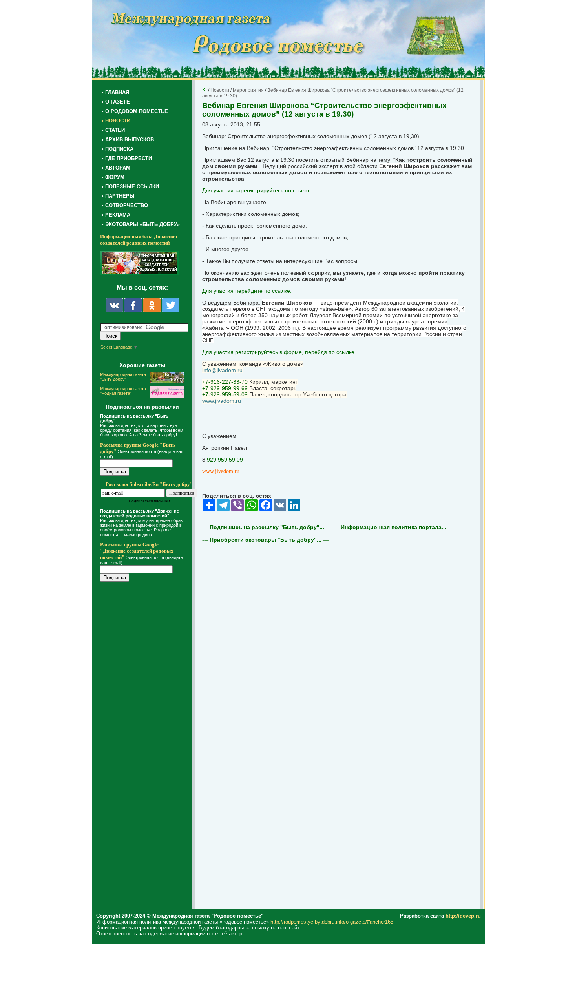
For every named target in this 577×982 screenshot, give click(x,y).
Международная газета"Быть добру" (123, 376)
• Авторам (116, 168)
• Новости (116, 121)
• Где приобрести (127, 158)
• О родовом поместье (135, 111)
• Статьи (113, 130)
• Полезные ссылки (130, 187)
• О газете (116, 102)
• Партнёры (118, 196)
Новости (219, 90)
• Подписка (117, 149)
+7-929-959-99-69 (225, 388)
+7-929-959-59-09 (225, 394)
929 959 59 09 (225, 459)
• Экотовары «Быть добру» (141, 224)
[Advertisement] (147, 746)
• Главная (115, 92)
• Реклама (116, 215)
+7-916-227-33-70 (225, 382)
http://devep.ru (463, 916)
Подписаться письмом (149, 501)
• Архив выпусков (128, 139)
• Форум (113, 177)
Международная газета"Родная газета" (123, 391)
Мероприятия (248, 90)
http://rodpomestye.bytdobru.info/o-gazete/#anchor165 (331, 922)
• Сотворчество (125, 205)
